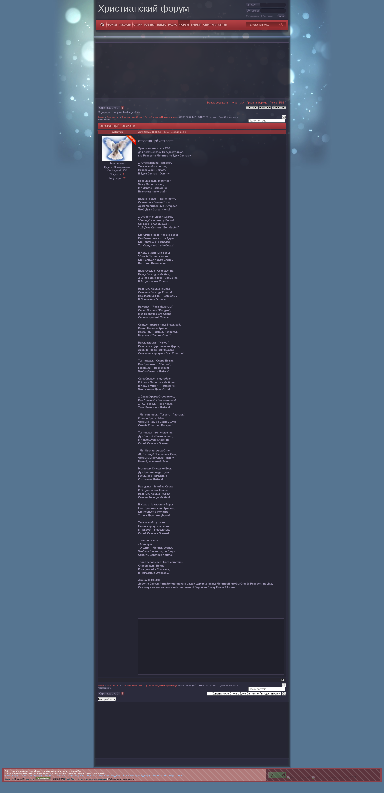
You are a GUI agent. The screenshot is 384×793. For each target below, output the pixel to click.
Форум (101, 117)
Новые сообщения (218, 102)
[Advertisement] (192, 71)
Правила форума (256, 102)
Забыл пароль (253, 16)
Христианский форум (143, 8)
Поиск (273, 102)
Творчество (113, 117)
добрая (135, 112)
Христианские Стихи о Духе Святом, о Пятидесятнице (149, 117)
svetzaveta (117, 132)
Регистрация (268, 16)
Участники (238, 102)
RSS (282, 102)
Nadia (126, 112)
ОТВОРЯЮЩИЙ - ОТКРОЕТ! (194, 117)
